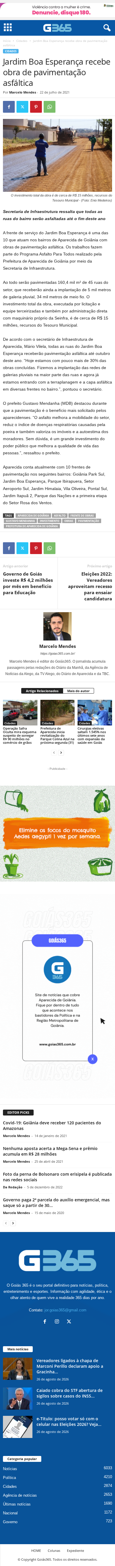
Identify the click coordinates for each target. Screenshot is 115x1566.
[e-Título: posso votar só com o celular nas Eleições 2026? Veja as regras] (17, 1427)
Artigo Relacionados (42, 691)
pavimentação (88, 521)
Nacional (10, 1513)
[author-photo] (57, 626)
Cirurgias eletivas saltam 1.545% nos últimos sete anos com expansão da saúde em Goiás (92, 735)
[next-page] (61, 752)
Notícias (10, 1469)
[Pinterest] (36, 107)
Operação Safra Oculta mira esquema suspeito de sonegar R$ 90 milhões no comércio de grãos (19, 735)
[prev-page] (54, 752)
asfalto (59, 515)
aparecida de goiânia (33, 515)
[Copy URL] (63, 107)
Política (9, 1477)
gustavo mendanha (20, 521)
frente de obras (82, 515)
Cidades (21, 41)
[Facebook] (9, 107)
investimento (49, 521)
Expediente (75, 1550)
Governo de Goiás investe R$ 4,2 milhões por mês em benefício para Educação (28, 583)
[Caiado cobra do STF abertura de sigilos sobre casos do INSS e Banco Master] (17, 1399)
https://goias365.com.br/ (57, 653)
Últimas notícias (17, 1504)
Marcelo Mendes (22, 92)
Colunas (54, 1550)
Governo (10, 1522)
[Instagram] (58, 1322)
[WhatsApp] (49, 107)
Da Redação (12, 1187)
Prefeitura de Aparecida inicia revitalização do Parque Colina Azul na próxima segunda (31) (57, 735)
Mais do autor (78, 691)
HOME (36, 1550)
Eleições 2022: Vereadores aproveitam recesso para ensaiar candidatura (90, 586)
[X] (22, 107)
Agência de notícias (20, 1495)
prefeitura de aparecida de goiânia (32, 526)
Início (7, 41)
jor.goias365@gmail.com (65, 1310)
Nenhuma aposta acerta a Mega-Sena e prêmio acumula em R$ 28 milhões (50, 1151)
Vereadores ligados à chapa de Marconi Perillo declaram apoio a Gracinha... (70, 1366)
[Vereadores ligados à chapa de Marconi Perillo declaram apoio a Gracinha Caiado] (17, 1369)
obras (68, 521)
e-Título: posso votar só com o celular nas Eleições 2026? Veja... (69, 1421)
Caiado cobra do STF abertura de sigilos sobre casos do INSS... (70, 1393)
